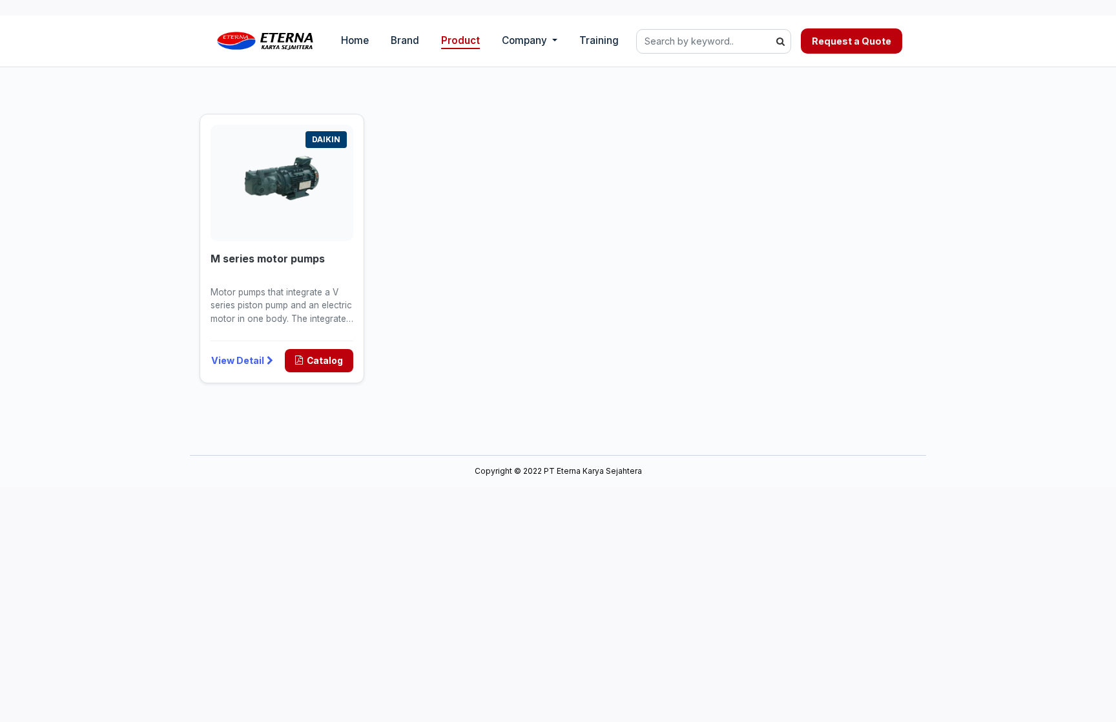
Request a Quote (851, 41)
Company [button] (526, 40)
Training (599, 40)
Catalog (325, 361)
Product (460, 40)
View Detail (237, 360)
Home (355, 40)
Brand (405, 40)
